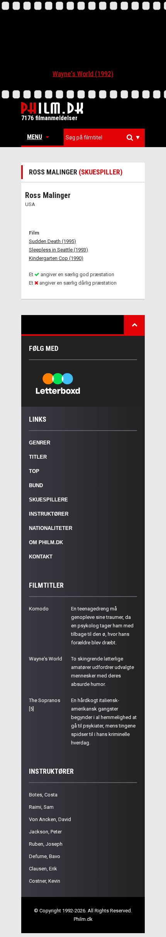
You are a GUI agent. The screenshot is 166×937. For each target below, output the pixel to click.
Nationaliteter (50, 528)
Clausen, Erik (43, 869)
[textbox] (106, 137)
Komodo (39, 609)
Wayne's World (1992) (83, 74)
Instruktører (48, 514)
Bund (36, 485)
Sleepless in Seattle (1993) (58, 250)
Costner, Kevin (44, 881)
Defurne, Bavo (44, 856)
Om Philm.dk (46, 542)
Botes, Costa (43, 795)
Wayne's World (45, 659)
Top (34, 471)
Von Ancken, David (50, 819)
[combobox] (104, 138)
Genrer (39, 443)
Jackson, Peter (45, 832)
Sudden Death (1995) (52, 241)
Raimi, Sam (41, 807)
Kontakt (41, 557)
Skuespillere (48, 500)
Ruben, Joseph (46, 844)
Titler (38, 457)
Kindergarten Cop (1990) (56, 258)
